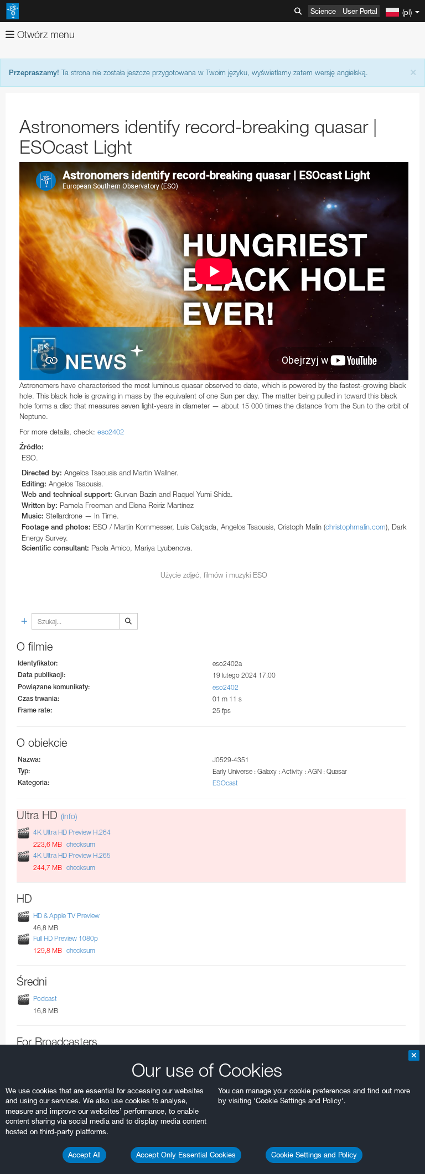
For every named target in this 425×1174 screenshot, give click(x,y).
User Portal (360, 11)
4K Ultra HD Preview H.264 (72, 833)
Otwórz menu (44, 34)
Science (323, 11)
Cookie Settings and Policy (314, 1154)
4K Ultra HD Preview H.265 (72, 855)
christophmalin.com (355, 526)
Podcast (45, 998)
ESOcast (225, 783)
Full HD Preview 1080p (65, 938)
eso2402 (110, 431)
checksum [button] (80, 844)
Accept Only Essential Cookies (186, 1154)
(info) (69, 816)
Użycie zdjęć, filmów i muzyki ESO (213, 574)
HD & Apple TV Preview (66, 915)
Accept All (84, 1154)
